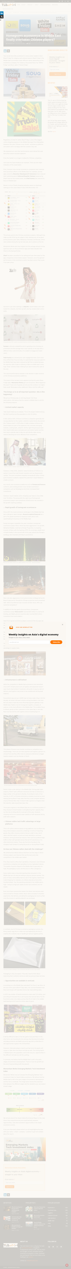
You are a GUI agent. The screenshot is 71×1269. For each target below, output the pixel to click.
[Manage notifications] (67, 1265)
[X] (1, 16)
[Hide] (0, 20)
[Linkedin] (1, 13)
